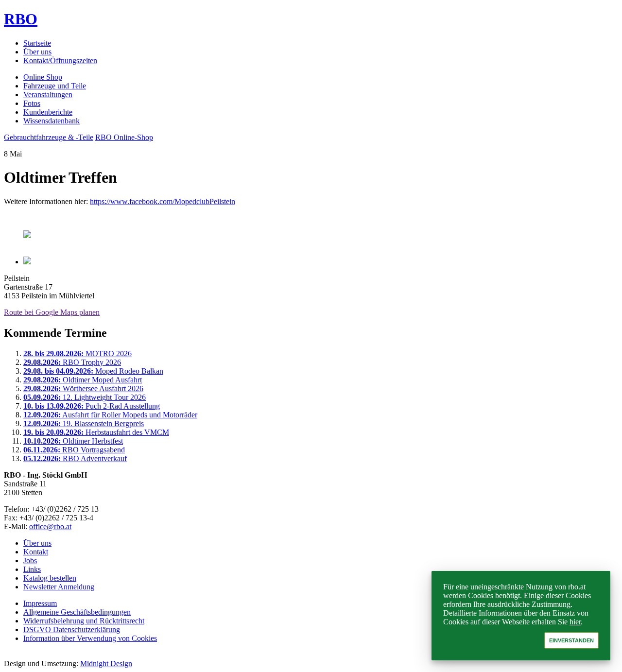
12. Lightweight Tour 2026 (84, 397)
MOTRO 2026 (77, 353)
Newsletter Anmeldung (58, 587)
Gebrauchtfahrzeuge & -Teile (48, 137)
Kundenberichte (47, 112)
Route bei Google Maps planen (52, 312)
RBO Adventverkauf (75, 458)
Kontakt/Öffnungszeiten (60, 60)
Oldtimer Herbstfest (73, 441)
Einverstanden (571, 640)
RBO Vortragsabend (74, 450)
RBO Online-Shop (124, 137)
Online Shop (42, 77)
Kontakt (35, 552)
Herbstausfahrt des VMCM (96, 432)
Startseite (37, 43)
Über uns (37, 52)
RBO (20, 19)
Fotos (31, 103)
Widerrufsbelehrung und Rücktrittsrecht (83, 621)
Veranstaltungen (47, 94)
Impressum (40, 603)
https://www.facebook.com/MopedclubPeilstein (162, 201)
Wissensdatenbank (51, 121)
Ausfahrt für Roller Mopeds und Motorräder (110, 415)
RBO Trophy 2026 (72, 362)
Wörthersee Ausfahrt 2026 (83, 388)
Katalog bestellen (49, 578)
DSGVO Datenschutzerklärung (71, 629)
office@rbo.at (50, 526)
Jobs (30, 560)
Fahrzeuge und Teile (54, 86)
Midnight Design (106, 663)
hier (575, 622)
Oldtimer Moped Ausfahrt (82, 380)
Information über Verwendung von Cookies (90, 638)
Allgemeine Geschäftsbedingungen (77, 612)
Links (32, 569)
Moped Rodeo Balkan (93, 371)
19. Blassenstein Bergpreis (83, 423)
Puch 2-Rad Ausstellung (91, 406)
